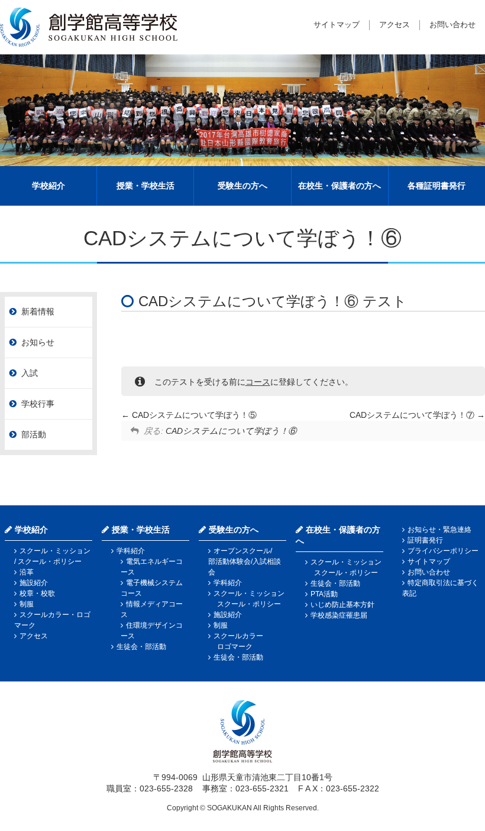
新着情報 (37, 311)
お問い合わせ (452, 24)
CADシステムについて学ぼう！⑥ (231, 431)
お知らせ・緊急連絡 (439, 529)
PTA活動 (324, 594)
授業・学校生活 (145, 185)
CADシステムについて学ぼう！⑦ (413, 415)
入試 (29, 373)
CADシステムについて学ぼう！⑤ (193, 415)
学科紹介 (131, 551)
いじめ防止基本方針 (342, 604)
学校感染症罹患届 (339, 615)
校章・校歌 (37, 593)
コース (257, 382)
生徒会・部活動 (141, 646)
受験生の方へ (242, 185)
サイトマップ (336, 24)
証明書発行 (425, 540)
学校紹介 (48, 185)
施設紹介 (34, 583)
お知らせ (37, 342)
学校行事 (37, 403)
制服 (27, 604)
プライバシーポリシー (443, 551)
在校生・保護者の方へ (339, 185)
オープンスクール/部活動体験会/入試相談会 (244, 561)
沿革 (27, 572)
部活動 (33, 434)
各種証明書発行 (436, 185)
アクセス (394, 24)
